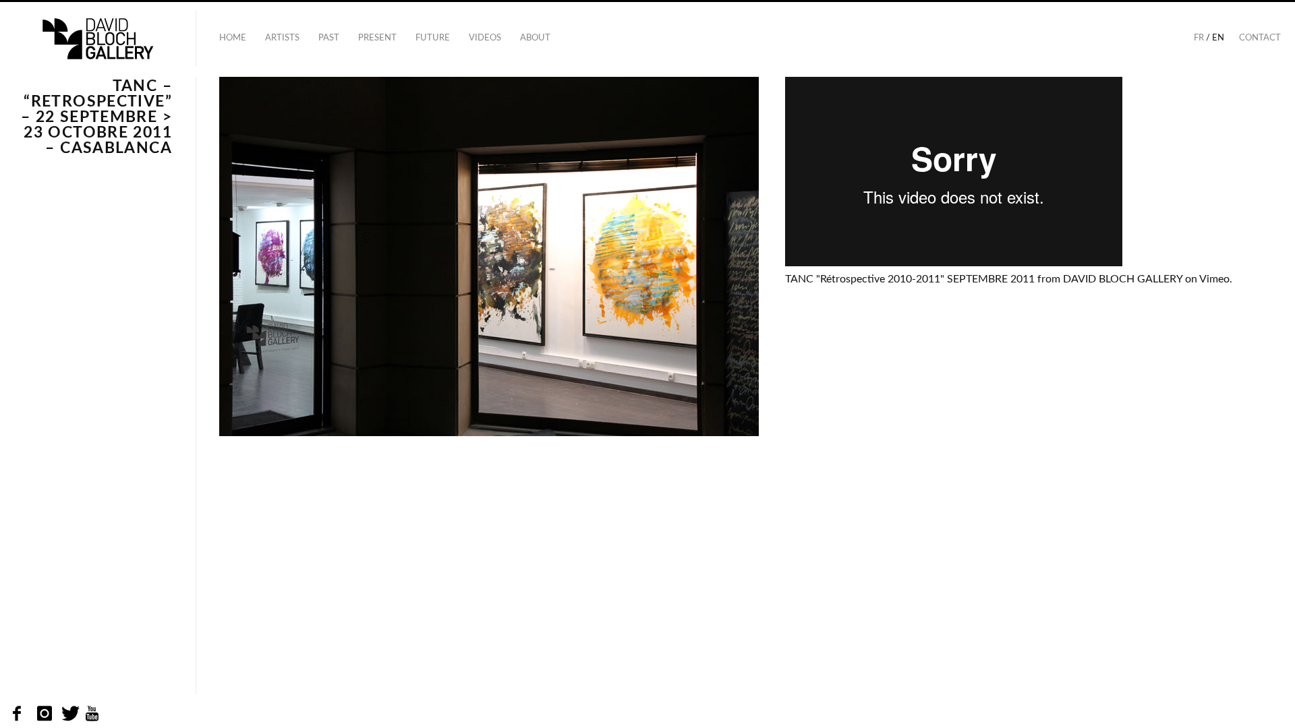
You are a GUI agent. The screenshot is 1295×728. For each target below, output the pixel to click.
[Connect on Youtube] (92, 714)
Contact (1260, 38)
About (535, 38)
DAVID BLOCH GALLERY (1122, 279)
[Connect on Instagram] (44, 714)
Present (377, 38)
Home (232, 38)
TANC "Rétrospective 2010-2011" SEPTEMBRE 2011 (910, 279)
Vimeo (1214, 279)
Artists (282, 38)
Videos (485, 38)
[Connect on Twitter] (69, 714)
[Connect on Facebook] (20, 714)
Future (432, 38)
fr (1199, 38)
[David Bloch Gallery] (98, 39)
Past (328, 38)
